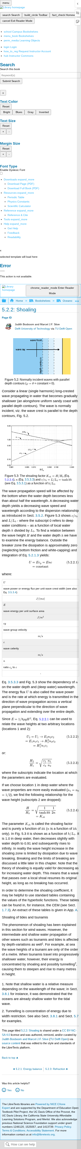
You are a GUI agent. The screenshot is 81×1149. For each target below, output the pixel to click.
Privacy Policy (63, 1126)
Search (7, 1145)
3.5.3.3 (29, 479)
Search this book (10, 69)
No (22, 1090)
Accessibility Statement (40, 1130)
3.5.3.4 (12, 592)
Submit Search (11, 81)
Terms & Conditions (13, 1130)
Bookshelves (42, 300)
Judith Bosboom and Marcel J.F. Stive (25, 1039)
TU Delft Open (63, 328)
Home (19, 300)
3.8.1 (5, 994)
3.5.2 (39, 515)
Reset (5, 106)
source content (11, 1043)
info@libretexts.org (43, 1134)
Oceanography (71, 300)
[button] (13, 232)
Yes (9, 1090)
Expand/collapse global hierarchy (6, 300)
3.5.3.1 (21, 483)
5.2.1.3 (33, 555)
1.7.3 (5, 910)
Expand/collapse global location (77, 299)
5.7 (76, 1016)
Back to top (8, 1057)
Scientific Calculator (19, 206)
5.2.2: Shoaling (30, 1030)
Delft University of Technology (32, 328)
